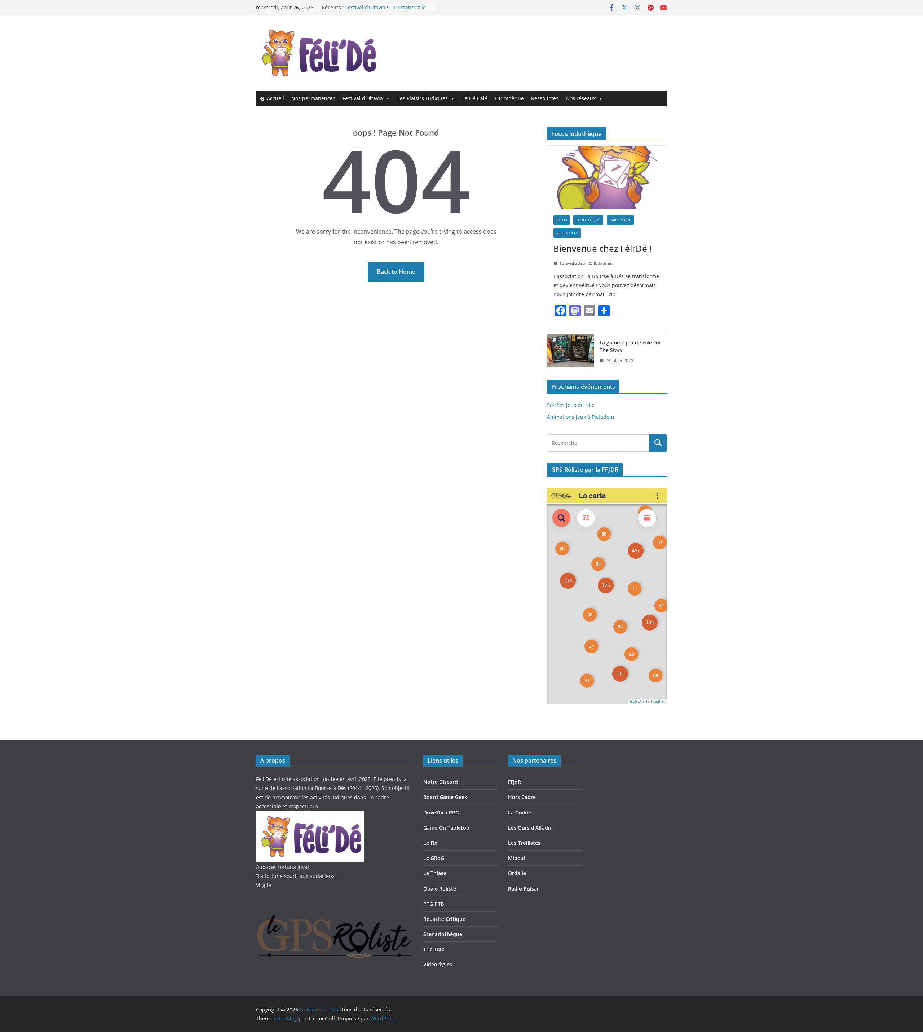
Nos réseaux (581, 98)
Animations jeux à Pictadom (580, 416)
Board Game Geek (445, 797)
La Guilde (519, 812)
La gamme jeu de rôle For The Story (630, 346)
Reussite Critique (444, 918)
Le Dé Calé (474, 98)
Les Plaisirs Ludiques (422, 98)
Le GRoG (433, 858)
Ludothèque (509, 98)
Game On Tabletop (446, 827)
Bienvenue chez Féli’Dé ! (602, 248)
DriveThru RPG (441, 812)
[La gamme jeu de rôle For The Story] (570, 351)
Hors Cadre (522, 797)
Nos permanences (313, 98)
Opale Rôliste (439, 888)
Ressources (544, 98)
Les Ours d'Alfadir (530, 827)
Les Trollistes (524, 842)
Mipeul (516, 858)
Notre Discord (440, 781)
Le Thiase (434, 873)
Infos (561, 220)
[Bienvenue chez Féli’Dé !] (607, 177)
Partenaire (620, 220)
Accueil (275, 98)
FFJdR (514, 781)
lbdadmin (603, 263)
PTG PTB (433, 903)
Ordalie (517, 873)
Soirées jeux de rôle (571, 404)
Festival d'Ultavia (363, 98)
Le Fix (430, 842)
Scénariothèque (442, 934)
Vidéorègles (437, 964)
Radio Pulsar (523, 888)
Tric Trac (433, 949)
